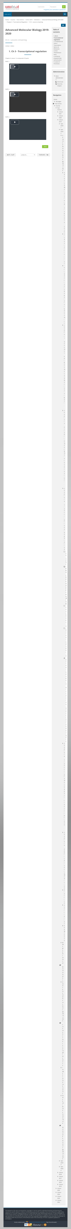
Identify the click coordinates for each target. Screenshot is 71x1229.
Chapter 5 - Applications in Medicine (64, 860)
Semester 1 (62, 125)
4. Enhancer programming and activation (58, 58)
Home (55, 99)
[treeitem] (59, 81)
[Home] (12, 7)
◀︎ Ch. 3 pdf (10, 155)
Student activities (64, 248)
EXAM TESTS (64, 933)
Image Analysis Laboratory (63, 1080)
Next (45, 146)
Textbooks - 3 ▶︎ (43, 155)
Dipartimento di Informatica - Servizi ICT (36, 1222)
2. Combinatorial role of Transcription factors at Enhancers (58, 45)
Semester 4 (62, 1168)
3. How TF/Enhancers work (57, 52)
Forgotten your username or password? (55, 9)
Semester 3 (62, 1162)
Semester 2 (62, 131)
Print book (60, 82)
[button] (63, 25)
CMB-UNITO (7, 14)
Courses (58, 106)
